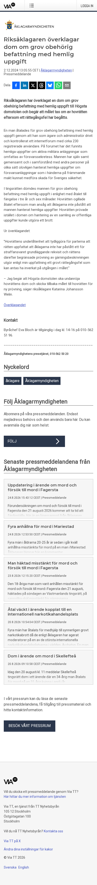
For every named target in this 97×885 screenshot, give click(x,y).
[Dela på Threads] (41, 86)
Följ (12, 441)
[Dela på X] (33, 86)
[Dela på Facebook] (16, 86)
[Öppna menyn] (32, 5)
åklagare (13, 381)
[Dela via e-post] (67, 86)
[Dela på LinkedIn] (24, 86)
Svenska (10, 867)
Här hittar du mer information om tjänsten (35, 796)
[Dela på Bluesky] (50, 86)
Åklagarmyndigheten (56, 70)
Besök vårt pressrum (29, 725)
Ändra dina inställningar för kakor (28, 849)
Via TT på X (12, 841)
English (23, 867)
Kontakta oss (53, 831)
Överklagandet (15, 305)
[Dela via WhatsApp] (58, 86)
